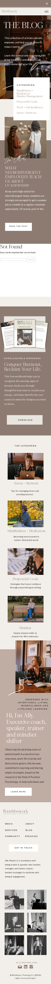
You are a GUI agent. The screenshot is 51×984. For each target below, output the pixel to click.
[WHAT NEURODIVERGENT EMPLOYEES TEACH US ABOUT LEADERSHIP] (25, 137)
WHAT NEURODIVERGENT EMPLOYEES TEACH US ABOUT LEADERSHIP (23, 176)
